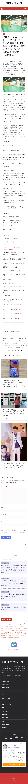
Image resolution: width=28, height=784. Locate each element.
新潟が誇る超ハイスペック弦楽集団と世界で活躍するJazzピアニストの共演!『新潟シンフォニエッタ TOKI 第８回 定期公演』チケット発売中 (14, 568)
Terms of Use (5, 684)
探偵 (8, 635)
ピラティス (12, 628)
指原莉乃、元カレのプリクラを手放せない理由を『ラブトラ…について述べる (14, 339)
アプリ (4, 624)
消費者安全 (24, 635)
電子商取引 (12, 637)
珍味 (2, 637)
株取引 (21, 635)
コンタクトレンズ (8, 626)
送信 (16, 675)
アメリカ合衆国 (8, 624)
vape (24, 623)
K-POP (10, 623)
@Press (11, 57)
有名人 (17, 635)
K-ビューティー (15, 623)
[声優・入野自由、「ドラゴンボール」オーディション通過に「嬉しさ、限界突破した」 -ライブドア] (14, 423)
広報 (6, 635)
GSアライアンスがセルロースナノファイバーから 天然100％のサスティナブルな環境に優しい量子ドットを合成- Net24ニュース (13, 345)
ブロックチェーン (6, 704)
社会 (4, 33)
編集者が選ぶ (5, 724)
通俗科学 (4, 727)
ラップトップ (7, 630)
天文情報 (7, 632)
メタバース (23, 628)
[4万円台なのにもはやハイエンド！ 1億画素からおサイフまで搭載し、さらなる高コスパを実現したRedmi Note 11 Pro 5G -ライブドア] (14, 360)
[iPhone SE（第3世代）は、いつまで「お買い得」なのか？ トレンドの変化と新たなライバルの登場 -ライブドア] (14, 394)
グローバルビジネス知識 (13, 747)
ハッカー (25, 626)
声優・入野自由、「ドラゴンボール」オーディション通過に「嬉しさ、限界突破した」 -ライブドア (13, 465)
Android (2, 623)
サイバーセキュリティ (15, 626)
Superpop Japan (20, 623)
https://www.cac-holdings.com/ (16, 286)
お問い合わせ (5, 687)
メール (3, 514)
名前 (3, 507)
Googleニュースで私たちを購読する (14, 649)
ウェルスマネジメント (16, 624)
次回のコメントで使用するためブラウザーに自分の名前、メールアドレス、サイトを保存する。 (13, 532)
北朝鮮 (21, 630)
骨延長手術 (18, 637)
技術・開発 (5, 711)
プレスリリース (17, 628)
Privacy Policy (6, 681)
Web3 (2, 624)
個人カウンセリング (16, 630)
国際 (3, 708)
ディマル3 (21, 626)
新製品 (11, 635)
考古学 (9, 637)
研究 (4, 637)
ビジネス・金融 (5, 563)
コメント (4, 486)
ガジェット (23, 624)
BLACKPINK (6, 623)
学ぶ (12, 633)
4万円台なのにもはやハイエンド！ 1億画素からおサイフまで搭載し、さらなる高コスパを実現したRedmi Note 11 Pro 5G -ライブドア (14, 383)
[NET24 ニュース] (2, 9)
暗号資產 (14, 635)
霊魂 (15, 637)
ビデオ (3, 701)
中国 (11, 630)
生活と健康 (5, 718)
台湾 (24, 630)
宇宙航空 (18, 632)
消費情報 (4, 714)
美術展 (6, 637)
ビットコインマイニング (5, 628)
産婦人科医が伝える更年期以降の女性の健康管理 (13, 607)
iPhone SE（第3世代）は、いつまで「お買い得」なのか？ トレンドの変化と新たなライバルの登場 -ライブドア (14, 412)
